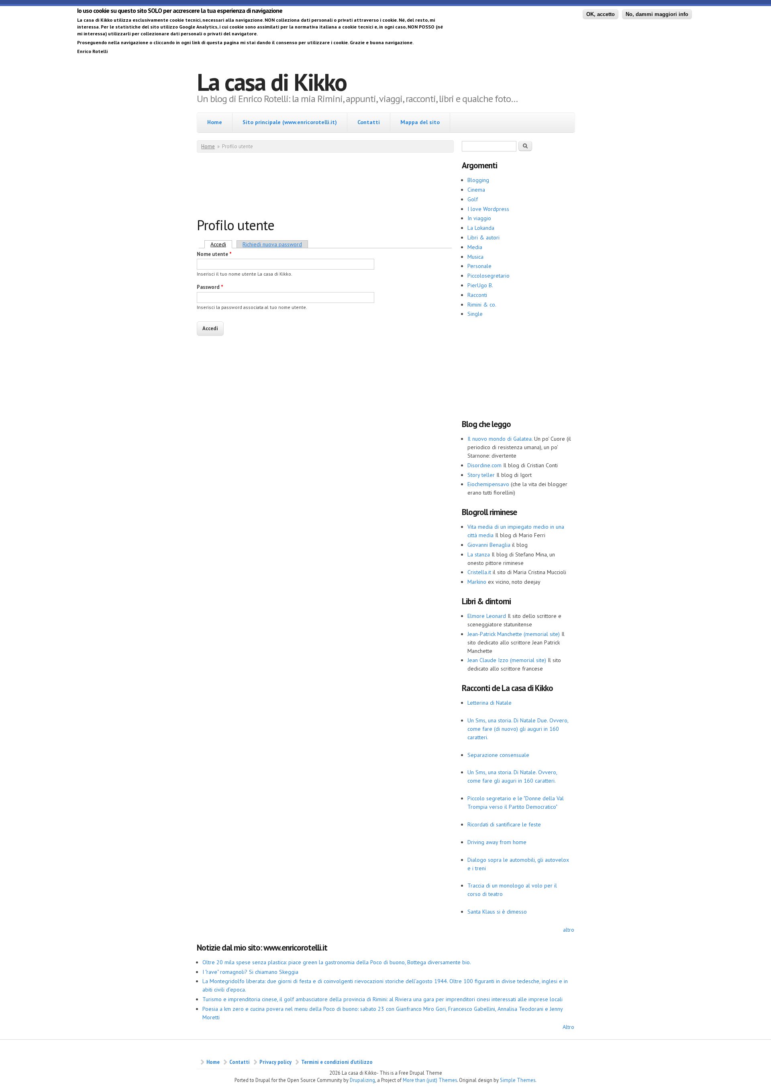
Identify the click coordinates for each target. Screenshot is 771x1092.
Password (210, 287)
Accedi (221, 244)
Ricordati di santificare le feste (504, 824)
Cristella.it (479, 572)
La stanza (478, 554)
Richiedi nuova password (272, 244)
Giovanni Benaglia (488, 544)
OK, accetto (600, 14)
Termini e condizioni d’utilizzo (337, 1062)
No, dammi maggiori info (657, 14)
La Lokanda (480, 227)
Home (214, 122)
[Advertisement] (343, 187)
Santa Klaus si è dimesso (497, 911)
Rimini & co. (481, 304)
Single (475, 313)
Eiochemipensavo (488, 484)
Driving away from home (496, 842)
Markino (476, 581)
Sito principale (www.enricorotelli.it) (290, 122)
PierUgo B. (480, 285)
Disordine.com (484, 465)
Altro (568, 1027)
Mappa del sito (420, 122)
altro (568, 929)
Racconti (477, 295)
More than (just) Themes (430, 1080)
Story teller (481, 475)
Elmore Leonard (486, 616)
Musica (475, 256)
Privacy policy (275, 1062)
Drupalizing (362, 1080)
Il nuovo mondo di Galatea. (499, 438)
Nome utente (214, 254)
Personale (479, 266)
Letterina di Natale (489, 702)
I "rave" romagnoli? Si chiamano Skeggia (250, 971)
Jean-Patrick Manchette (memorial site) (513, 634)
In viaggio (479, 218)
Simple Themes (517, 1080)
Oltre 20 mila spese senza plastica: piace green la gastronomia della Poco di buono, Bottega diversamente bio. (336, 962)
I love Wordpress (488, 209)
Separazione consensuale (498, 755)
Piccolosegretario (488, 275)
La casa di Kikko (272, 82)
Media (474, 247)
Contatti (368, 122)
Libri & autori (483, 237)
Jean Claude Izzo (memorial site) (506, 660)
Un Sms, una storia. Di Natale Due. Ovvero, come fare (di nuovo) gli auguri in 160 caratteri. (517, 729)
